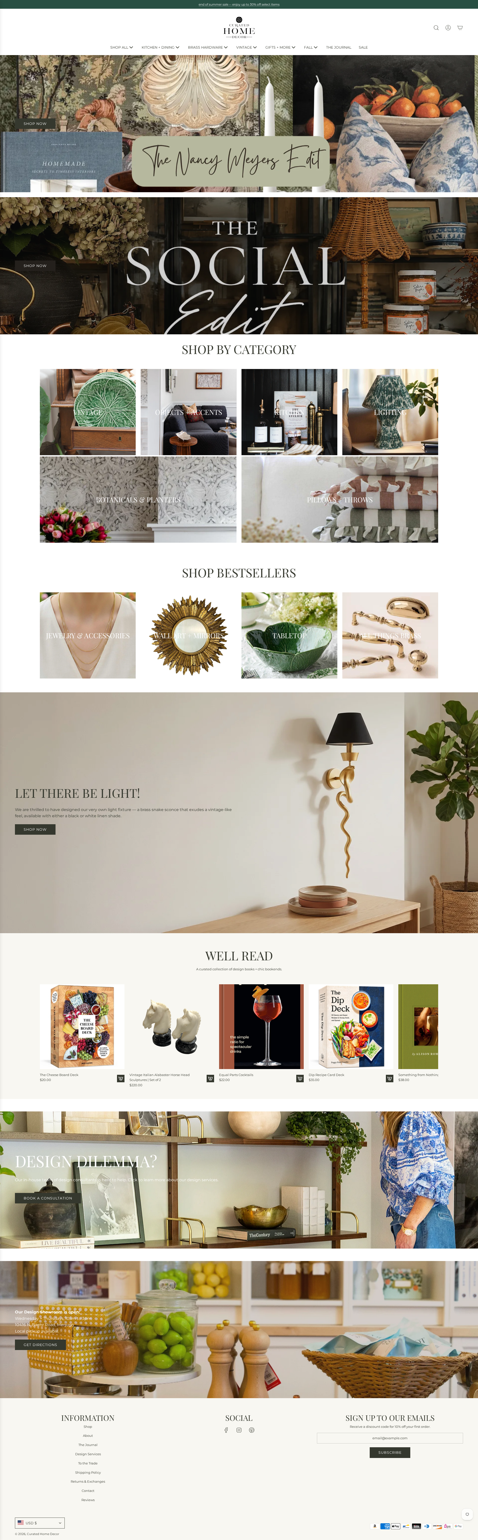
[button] (45, 1033)
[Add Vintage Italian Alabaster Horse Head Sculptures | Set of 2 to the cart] (210, 1078)
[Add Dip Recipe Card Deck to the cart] (389, 1078)
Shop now (35, 829)
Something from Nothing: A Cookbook (429, 1075)
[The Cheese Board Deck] (82, 1026)
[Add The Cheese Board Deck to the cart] (120, 1078)
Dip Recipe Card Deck (326, 1075)
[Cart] (460, 28)
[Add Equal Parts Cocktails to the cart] (300, 1078)
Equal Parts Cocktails (236, 1075)
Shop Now (35, 266)
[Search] (436, 28)
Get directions (40, 1345)
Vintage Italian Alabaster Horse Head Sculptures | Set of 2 (159, 1077)
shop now (35, 123)
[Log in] (448, 28)
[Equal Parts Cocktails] (261, 1026)
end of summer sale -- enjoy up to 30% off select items (239, 4)
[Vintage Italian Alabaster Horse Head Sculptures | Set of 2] (171, 1026)
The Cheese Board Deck (59, 1075)
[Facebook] (226, 1430)
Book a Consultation (48, 1198)
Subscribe (390, 1452)
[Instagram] (239, 1430)
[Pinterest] (252, 1430)
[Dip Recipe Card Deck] (351, 1026)
